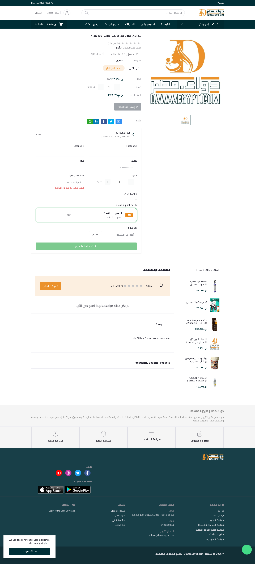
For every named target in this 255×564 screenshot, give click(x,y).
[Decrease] (131, 182)
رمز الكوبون (131, 228)
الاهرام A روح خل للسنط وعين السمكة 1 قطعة (195, 341)
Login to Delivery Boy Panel (62, 511)
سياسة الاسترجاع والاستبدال (210, 525)
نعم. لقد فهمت (29, 551)
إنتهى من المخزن (126, 107)
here (47, 543)
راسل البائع (111, 68)
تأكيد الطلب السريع (84, 246)
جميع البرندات (112, 24)
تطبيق (95, 234)
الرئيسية (165, 24)
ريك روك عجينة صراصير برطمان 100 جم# (196, 360)
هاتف (134, 161)
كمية (134, 175)
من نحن (220, 511)
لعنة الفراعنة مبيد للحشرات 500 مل (198, 283)
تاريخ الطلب (119, 515)
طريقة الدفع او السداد (126, 205)
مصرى (119, 60)
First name (131, 146)
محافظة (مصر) (77, 175)
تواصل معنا (218, 515)
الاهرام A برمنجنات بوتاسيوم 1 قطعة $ (197, 379)
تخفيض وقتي (148, 24)
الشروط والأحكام (216, 534)
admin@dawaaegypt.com (161, 535)
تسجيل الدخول (53, 12)
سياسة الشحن (217, 520)
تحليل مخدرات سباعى (196, 302)
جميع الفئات (92, 24)
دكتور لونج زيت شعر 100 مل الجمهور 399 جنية (196, 321)
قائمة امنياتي (118, 520)
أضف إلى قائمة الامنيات (123, 54)
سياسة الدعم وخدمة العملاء (210, 530)
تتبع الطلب (120, 525)
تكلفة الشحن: (130, 194)
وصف (158, 324)
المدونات (130, 24)
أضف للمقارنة (98, 54)
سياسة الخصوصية (215, 539)
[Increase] (107, 182)
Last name (79, 146)
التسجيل (38, 13)
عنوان (81, 161)
